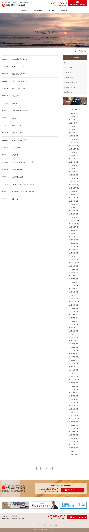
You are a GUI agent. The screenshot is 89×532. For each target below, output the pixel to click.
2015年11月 (72, 298)
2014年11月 (72, 337)
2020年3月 (72, 133)
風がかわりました (18, 133)
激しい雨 (15, 155)
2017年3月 (72, 246)
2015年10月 (72, 301)
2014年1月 (72, 370)
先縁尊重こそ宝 (17, 177)
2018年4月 (72, 207)
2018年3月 (72, 211)
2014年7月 (72, 350)
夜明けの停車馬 (17, 169)
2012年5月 (72, 435)
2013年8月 (72, 386)
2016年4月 (72, 282)
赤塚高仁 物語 (68, 77)
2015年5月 (72, 318)
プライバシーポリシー (43, 525)
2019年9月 (72, 152)
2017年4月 (72, 243)
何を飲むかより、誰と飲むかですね (24, 184)
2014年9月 (72, 344)
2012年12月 (72, 412)
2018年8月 (72, 194)
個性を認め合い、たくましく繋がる (24, 162)
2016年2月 (72, 289)
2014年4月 (72, 360)
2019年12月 (72, 142)
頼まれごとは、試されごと (21, 66)
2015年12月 (72, 295)
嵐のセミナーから (18, 199)
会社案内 (64, 10)
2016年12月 (72, 256)
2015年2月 (72, 327)
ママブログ (67, 72)
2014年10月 (72, 340)
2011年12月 (72, 451)
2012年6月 (72, 431)
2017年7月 (72, 237)
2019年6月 (72, 162)
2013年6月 (72, 393)
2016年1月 (72, 292)
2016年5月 (72, 279)
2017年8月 (72, 233)
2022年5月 (72, 113)
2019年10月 (72, 149)
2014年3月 (72, 363)
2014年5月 (72, 357)
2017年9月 (72, 230)
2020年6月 (72, 123)
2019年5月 (72, 165)
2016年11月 (72, 259)
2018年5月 (72, 204)
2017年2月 (72, 250)
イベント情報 (68, 67)
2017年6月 (72, 240)
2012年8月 (72, 425)
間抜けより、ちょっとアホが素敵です (24, 192)
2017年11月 (72, 223)
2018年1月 (72, 217)
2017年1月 (72, 253)
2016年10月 (72, 262)
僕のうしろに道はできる (20, 81)
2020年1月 (72, 139)
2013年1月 (72, 409)
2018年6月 (72, 201)
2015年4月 (72, 321)
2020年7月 (72, 119)
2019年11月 (72, 146)
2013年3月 (72, 402)
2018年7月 (72, 198)
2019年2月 (72, 175)
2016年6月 (72, 276)
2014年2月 (72, 366)
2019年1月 (72, 178)
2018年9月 (72, 191)
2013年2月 (72, 405)
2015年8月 (72, 308)
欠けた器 (15, 118)
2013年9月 (72, 383)
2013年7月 (72, 389)
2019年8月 (72, 155)
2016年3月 (72, 285)
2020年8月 (72, 116)
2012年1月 (72, 448)
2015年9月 (72, 305)
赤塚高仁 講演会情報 (70, 82)
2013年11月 (72, 376)
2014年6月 (72, 354)
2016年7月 (72, 272)
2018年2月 (72, 214)
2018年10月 (72, 188)
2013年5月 (72, 396)
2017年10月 (72, 227)
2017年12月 (72, 220)
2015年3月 (72, 324)
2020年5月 (72, 126)
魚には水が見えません (19, 59)
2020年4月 (72, 129)
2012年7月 (72, 428)
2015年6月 (72, 315)
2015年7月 (72, 311)
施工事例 (51, 10)
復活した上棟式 (17, 125)
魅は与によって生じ (19, 74)
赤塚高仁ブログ (69, 92)
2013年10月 (72, 379)
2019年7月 (72, 158)
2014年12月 (72, 334)
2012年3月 (72, 441)
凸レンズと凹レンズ (19, 140)
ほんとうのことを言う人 (20, 88)
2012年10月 (72, 419)
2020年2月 (72, 136)
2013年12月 (72, 373)
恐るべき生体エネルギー (20, 111)
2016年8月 (72, 269)
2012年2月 (72, 444)
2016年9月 (72, 266)
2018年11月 (72, 185)
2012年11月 (72, 415)
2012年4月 (72, 438)
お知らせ (67, 63)
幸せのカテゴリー (18, 96)
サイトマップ (53, 525)
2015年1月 (72, 331)
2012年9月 (72, 422)
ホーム (25, 10)
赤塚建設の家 (38, 10)
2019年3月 (72, 172)
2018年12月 (72, 181)
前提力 (14, 103)
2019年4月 (72, 168)
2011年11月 (72, 454)
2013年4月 (72, 399)
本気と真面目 (16, 147)
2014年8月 (72, 347)
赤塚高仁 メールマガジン (72, 87)
